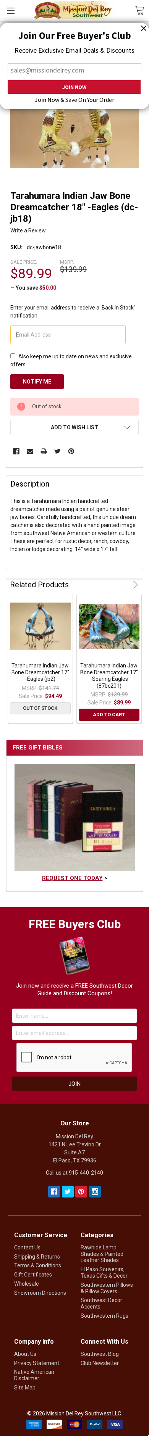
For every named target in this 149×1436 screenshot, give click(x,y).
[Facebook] (16, 451)
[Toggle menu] (10, 10)
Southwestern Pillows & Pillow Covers (107, 1288)
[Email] (30, 451)
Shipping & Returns (37, 1257)
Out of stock (40, 708)
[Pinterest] (71, 451)
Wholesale (26, 1284)
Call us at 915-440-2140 (74, 1173)
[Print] (44, 451)
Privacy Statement (36, 1363)
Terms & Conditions (37, 1265)
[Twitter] (57, 451)
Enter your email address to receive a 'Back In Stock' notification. (72, 312)
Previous (125, 585)
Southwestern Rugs (104, 1316)
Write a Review (28, 230)
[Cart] (142, 10)
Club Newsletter (100, 1363)
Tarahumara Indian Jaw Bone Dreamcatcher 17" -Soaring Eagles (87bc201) (109, 675)
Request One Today (72, 878)
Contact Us (27, 1247)
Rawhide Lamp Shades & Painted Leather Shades (102, 1254)
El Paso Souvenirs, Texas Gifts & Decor (104, 1272)
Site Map (25, 1387)
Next (134, 585)
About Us (25, 1354)
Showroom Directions (40, 1293)
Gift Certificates (33, 1275)
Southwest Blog (100, 1354)
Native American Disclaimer (34, 1375)
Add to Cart (109, 714)
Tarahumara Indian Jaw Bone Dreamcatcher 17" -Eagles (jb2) (40, 672)
